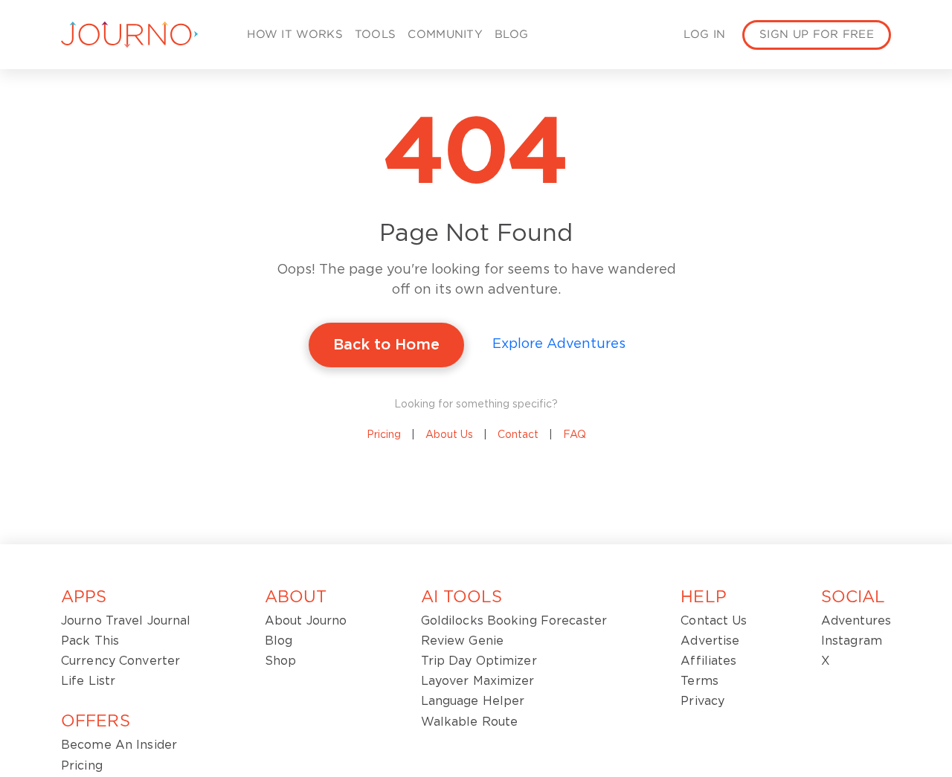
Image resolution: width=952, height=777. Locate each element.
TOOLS (375, 34)
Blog (278, 641)
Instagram (851, 641)
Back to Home (386, 345)
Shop (280, 661)
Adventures (856, 621)
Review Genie (462, 641)
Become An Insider (119, 745)
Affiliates (708, 661)
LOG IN (704, 34)
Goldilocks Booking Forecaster (514, 621)
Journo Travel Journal (126, 621)
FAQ (574, 435)
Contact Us (714, 621)
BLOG (511, 34)
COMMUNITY (445, 34)
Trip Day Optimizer (479, 661)
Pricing (384, 435)
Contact (518, 435)
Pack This (90, 641)
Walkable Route (469, 722)
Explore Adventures (558, 344)
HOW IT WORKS (295, 34)
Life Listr (88, 681)
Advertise (710, 641)
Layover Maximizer (478, 681)
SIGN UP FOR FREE (816, 34)
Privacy (702, 701)
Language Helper (473, 701)
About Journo (306, 621)
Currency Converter (120, 661)
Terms (699, 681)
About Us (449, 435)
